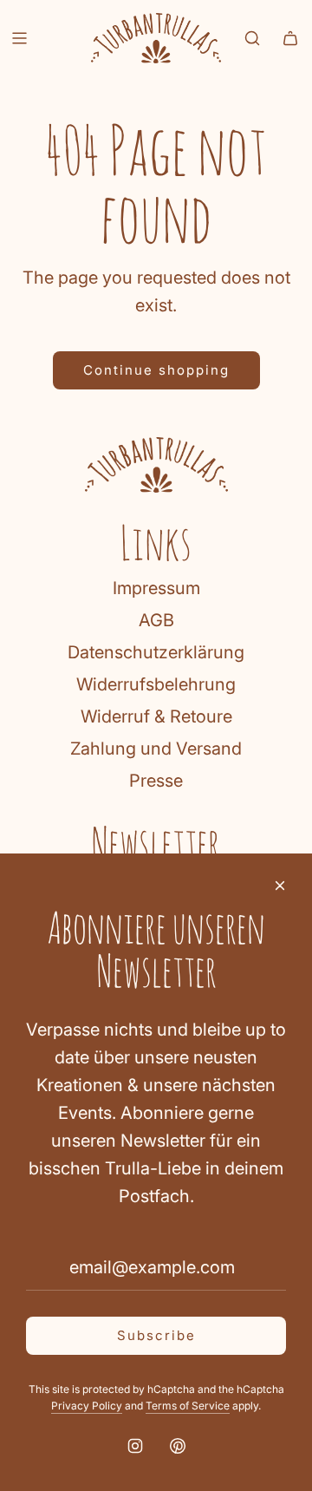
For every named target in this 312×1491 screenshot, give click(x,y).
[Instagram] (135, 1446)
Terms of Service (188, 1405)
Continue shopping (156, 370)
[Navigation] (19, 38)
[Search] (252, 38)
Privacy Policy (86, 1405)
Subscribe (156, 1335)
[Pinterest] (178, 1446)
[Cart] (290, 38)
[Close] (280, 885)
